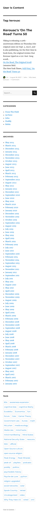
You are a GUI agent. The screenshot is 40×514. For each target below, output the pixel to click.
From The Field (12, 112)
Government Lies (11, 421)
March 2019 (10, 241)
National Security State (14, 439)
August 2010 (10, 285)
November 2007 (12, 359)
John (25, 77)
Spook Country (10, 490)
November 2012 (12, 269)
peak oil (7, 463)
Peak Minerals (24, 458)
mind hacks (21, 430)
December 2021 (12, 192)
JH (7, 77)
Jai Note (8, 115)
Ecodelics (8, 412)
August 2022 (10, 183)
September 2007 (12, 365)
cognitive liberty (26, 407)
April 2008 (9, 343)
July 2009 (9, 303)
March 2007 (10, 377)
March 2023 (10, 173)
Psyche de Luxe (11, 476)
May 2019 (9, 235)
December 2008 (12, 322)
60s (30, 77)
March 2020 (10, 204)
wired (25, 500)
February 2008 (11, 350)
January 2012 (11, 272)
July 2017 (9, 248)
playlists (17, 463)
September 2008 (12, 328)
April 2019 (9, 238)
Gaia (14, 416)
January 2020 (11, 210)
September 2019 (12, 223)
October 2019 (11, 220)
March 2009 (10, 316)
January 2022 (11, 189)
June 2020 (9, 198)
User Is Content (13, 7)
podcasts (27, 463)
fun (28, 412)
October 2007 (11, 362)
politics (16, 467)
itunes (25, 421)
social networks (11, 486)
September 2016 (12, 254)
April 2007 (9, 374)
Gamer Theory (24, 416)
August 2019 (10, 226)
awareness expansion (19, 402)
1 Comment (15, 80)
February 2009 (11, 319)
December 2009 (12, 294)
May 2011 (9, 282)
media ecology (21, 425)
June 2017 (9, 251)
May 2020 (9, 201)
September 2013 (12, 263)
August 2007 (10, 368)
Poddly (8, 121)
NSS (6, 444)
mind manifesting (12, 435)
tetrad (22, 490)
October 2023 (11, 161)
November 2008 (12, 325)
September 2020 (12, 195)
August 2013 (10, 266)
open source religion (13, 453)
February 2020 (11, 207)
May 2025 (9, 142)
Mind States (28, 435)
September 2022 (12, 179)
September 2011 (12, 275)
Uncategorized (10, 495)
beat (34, 77)
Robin (8, 124)
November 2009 (12, 297)
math (32, 421)
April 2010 (9, 291)
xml (32, 500)
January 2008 (11, 353)
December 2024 (12, 149)
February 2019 (11, 244)
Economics (20, 412)
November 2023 (12, 158)
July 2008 (9, 334)
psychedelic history (12, 472)
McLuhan (8, 425)
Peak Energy (9, 458)
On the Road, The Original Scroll (17, 62)
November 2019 (12, 217)
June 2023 (9, 167)
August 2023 (10, 164)
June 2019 (9, 232)
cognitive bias (10, 407)
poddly (7, 467)
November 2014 (12, 260)
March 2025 (10, 145)
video (22, 495)
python (24, 476)
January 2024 (11, 152)
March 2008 (10, 346)
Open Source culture (13, 449)
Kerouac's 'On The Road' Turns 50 (17, 32)
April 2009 (10, 312)
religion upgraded (12, 481)
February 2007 (11, 380)
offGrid (13, 444)
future (7, 416)
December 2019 (12, 213)
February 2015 (11, 257)
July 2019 (9, 229)
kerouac (6, 80)
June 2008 (9, 337)
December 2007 (12, 356)
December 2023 (12, 155)
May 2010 (9, 288)
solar (22, 486)
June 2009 (9, 306)
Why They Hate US (12, 500)
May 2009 (9, 309)
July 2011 (9, 278)
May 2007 (9, 371)
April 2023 (9, 170)
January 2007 (11, 384)
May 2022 (9, 186)
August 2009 (11, 300)
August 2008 (10, 331)
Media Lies (8, 430)
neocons (31, 439)
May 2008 (9, 340)
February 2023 (11, 176)
